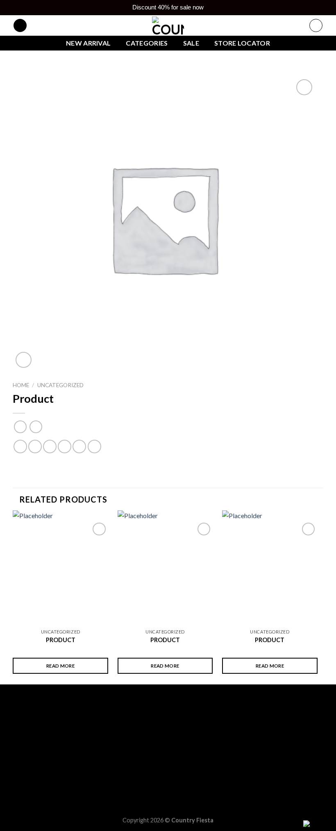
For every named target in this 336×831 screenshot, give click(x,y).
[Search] (20, 25)
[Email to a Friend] (64, 446)
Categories (147, 43)
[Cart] (315, 25)
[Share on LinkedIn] (94, 446)
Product (60, 639)
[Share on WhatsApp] (20, 446)
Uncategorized (60, 385)
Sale (191, 43)
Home (21, 385)
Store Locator (242, 43)
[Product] (60, 567)
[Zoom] (24, 360)
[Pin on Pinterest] (79, 446)
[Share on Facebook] (35, 446)
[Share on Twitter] (50, 446)
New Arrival (88, 43)
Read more (60, 665)
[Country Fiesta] (168, 25)
